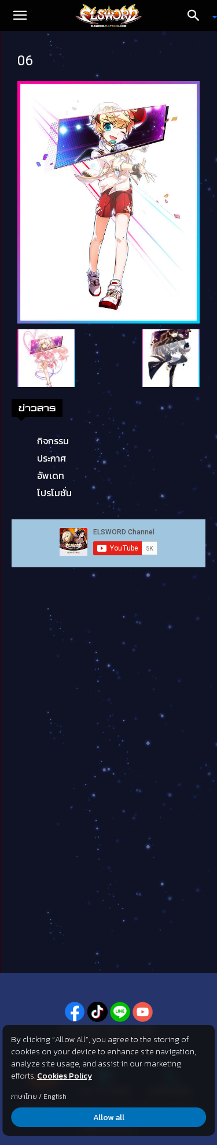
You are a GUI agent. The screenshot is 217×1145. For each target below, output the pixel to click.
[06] (108, 201)
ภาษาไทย (24, 1096)
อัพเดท (50, 475)
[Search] (197, 15)
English (55, 1096)
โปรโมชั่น (54, 493)
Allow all (108, 1117)
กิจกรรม (53, 441)
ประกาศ (51, 458)
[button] (19, 15)
